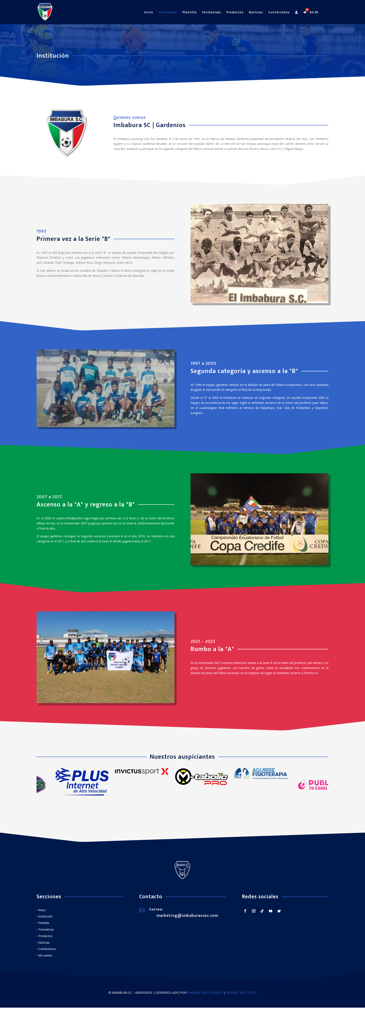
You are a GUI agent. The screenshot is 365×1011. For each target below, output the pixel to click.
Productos (234, 12)
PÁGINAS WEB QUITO (241, 996)
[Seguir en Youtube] (270, 914)
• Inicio (41, 913)
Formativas (211, 12)
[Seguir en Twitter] (279, 914)
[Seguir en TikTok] (262, 914)
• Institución (45, 919)
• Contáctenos (46, 952)
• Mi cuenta (44, 959)
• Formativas (45, 933)
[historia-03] (259, 567)
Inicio (148, 12)
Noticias (256, 12)
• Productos (45, 939)
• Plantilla (43, 926)
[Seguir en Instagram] (253, 914)
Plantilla (189, 12)
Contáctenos (279, 12)
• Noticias (43, 945)
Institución (168, 12)
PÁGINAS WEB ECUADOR (205, 996)
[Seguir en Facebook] (245, 914)
